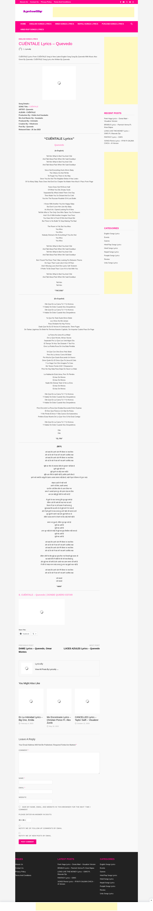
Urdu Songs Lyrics (111, 263)
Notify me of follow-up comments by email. (40, 828)
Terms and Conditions (62, 2)
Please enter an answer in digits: (35, 814)
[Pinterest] (130, 2)
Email (22, 788)
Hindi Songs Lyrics (64, 24)
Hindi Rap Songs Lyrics (32, 29)
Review (107, 259)
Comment (24, 750)
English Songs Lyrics (40, 24)
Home (23, 24)
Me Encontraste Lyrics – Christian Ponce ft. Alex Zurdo (59, 720)
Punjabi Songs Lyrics (113, 24)
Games (107, 241)
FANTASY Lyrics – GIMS (113, 137)
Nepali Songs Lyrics (88, 24)
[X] (127, 2)
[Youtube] (124, 2)
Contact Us (34, 2)
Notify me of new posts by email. (35, 836)
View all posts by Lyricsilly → (47, 669)
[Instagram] (133, 2)
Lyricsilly (28, 49)
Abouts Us (24, 2)
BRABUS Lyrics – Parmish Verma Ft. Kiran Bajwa (76, 868)
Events (106, 237)
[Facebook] (121, 2)
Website (23, 797)
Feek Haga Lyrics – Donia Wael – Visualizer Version (76, 864)
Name (22, 778)
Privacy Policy (46, 2)
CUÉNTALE (33, 107)
